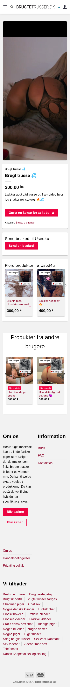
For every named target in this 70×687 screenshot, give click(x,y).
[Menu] (5, 7)
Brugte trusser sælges (42, 599)
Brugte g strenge (25, 222)
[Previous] (5, 293)
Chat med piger (13, 604)
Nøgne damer (37, 629)
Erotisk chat (46, 609)
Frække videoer (40, 619)
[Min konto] (64, 7)
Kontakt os (45, 463)
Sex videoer (11, 644)
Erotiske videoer (14, 619)
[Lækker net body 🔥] (51, 283)
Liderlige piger (46, 624)
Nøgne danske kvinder (18, 609)
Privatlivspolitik (13, 565)
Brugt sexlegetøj (40, 594)
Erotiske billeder (38, 614)
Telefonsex (10, 648)
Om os (7, 550)
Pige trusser (32, 634)
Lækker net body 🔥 (49, 302)
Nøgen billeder (13, 629)
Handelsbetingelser (16, 558)
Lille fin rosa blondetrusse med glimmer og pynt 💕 (19, 304)
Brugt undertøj (13, 599)
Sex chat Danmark (47, 639)
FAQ (41, 455)
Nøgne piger (11, 634)
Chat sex (34, 604)
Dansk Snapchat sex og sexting (24, 654)
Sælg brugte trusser (16, 639)
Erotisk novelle (13, 614)
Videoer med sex (35, 644)
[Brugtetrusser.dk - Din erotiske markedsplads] (35, 7)
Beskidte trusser (14, 594)
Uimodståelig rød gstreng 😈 (49, 394)
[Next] (65, 293)
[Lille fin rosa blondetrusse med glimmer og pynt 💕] (19, 283)
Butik (41, 448)
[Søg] (11, 6)
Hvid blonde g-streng (17, 394)
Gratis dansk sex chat (17, 624)
